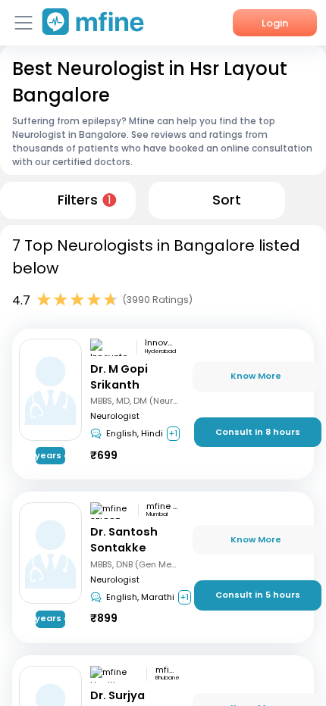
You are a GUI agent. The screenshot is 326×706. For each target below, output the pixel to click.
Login (275, 23)
